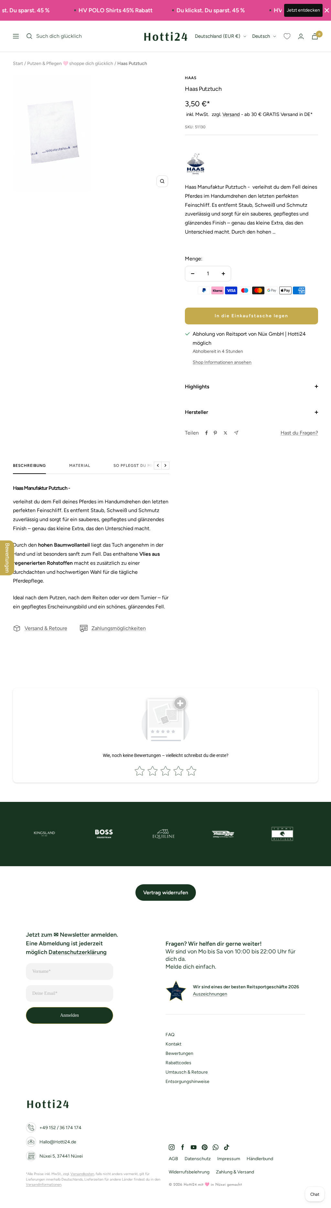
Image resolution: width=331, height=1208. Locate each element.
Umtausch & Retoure (187, 1072)
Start (18, 63)
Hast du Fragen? (299, 433)
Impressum (228, 1158)
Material (79, 465)
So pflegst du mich (136, 465)
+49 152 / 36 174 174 (60, 1127)
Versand (231, 114)
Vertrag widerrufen (165, 892)
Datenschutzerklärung (77, 952)
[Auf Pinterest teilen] (215, 433)
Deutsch (261, 36)
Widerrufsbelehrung (189, 1172)
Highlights (197, 386)
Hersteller (196, 412)
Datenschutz (198, 1158)
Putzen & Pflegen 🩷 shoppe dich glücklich (70, 63)
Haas (191, 78)
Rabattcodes (178, 1063)
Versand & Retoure (46, 628)
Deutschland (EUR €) (217, 36)
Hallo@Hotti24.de (57, 1142)
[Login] (301, 36)
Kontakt (173, 1044)
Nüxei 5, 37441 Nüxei (61, 1156)
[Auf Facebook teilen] (206, 433)
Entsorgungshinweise (187, 1081)
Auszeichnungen (210, 994)
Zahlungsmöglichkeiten (118, 628)
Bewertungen (179, 1053)
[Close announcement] (327, 10)
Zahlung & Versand (235, 1172)
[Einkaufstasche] (315, 36)
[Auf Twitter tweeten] (225, 433)
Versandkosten (82, 1174)
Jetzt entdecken (303, 10)
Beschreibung (29, 465)
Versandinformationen (43, 1184)
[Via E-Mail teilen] (236, 433)
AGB (173, 1158)
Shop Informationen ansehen (222, 362)
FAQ (170, 1034)
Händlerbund (260, 1158)
